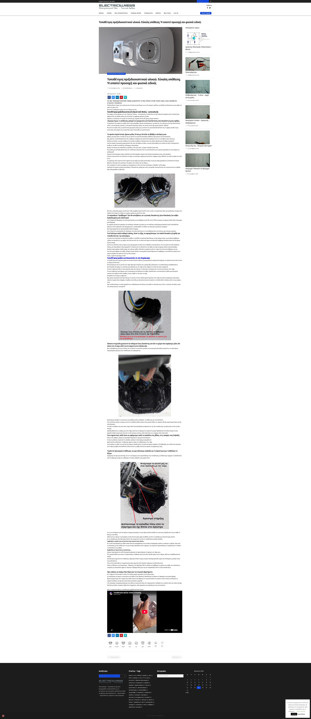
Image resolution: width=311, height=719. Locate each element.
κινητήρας (138, 695)
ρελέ (144, 702)
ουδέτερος (145, 699)
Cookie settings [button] (301, 711)
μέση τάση (132, 697)
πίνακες (131, 702)
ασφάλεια (147, 682)
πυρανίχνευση (137, 702)
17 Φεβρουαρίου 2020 (193, 52)
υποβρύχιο (151, 704)
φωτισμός (139, 707)
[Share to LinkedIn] (117, 98)
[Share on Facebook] (109, 98)
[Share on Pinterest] (121, 98)
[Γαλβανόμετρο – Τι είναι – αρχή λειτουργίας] (197, 86)
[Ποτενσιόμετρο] (197, 64)
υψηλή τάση (132, 707)
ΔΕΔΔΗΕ (145, 675)
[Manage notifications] (3, 716)
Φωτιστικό (132, 680)
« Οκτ (187, 692)
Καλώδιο (136, 678)
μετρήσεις (148, 697)
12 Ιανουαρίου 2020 (193, 100)
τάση (145, 704)
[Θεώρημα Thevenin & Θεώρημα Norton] (197, 160)
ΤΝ (141, 678)
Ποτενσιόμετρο (191, 72)
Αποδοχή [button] (294, 714)
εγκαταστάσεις (133, 687)
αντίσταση (132, 682)
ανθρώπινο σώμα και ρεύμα (142, 680)
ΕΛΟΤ (131, 678)
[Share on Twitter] (113, 98)
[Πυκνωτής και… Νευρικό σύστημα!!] (197, 137)
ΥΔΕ (148, 678)
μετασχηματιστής (140, 697)
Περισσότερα (301, 714)
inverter (131, 675)
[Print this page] (125, 98)
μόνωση (131, 699)
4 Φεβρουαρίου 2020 (193, 75)
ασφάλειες (132, 685)
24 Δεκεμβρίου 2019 (193, 149)
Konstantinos (128, 88)
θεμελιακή (141, 692)
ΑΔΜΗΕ (140, 675)
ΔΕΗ (151, 675)
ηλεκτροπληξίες (133, 692)
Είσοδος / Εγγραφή (206, 13)
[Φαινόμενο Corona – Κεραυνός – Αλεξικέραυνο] (197, 112)
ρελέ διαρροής (150, 702)
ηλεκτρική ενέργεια (142, 687)
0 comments (138, 88)
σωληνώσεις (139, 704)
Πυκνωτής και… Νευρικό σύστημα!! (198, 146)
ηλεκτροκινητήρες (133, 690)
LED (135, 675)
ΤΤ (144, 678)
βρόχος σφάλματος (140, 685)
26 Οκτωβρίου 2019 (114, 88)
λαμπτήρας (144, 695)
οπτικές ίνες (137, 699)
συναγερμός (132, 704)
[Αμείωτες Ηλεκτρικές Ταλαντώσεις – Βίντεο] (197, 38)
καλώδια (132, 695)
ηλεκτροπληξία (143, 690)
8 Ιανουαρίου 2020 (192, 126)
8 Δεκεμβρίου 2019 (192, 174)
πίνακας (151, 699)
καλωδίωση (148, 692)
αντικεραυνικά (140, 682)
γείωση (148, 685)
